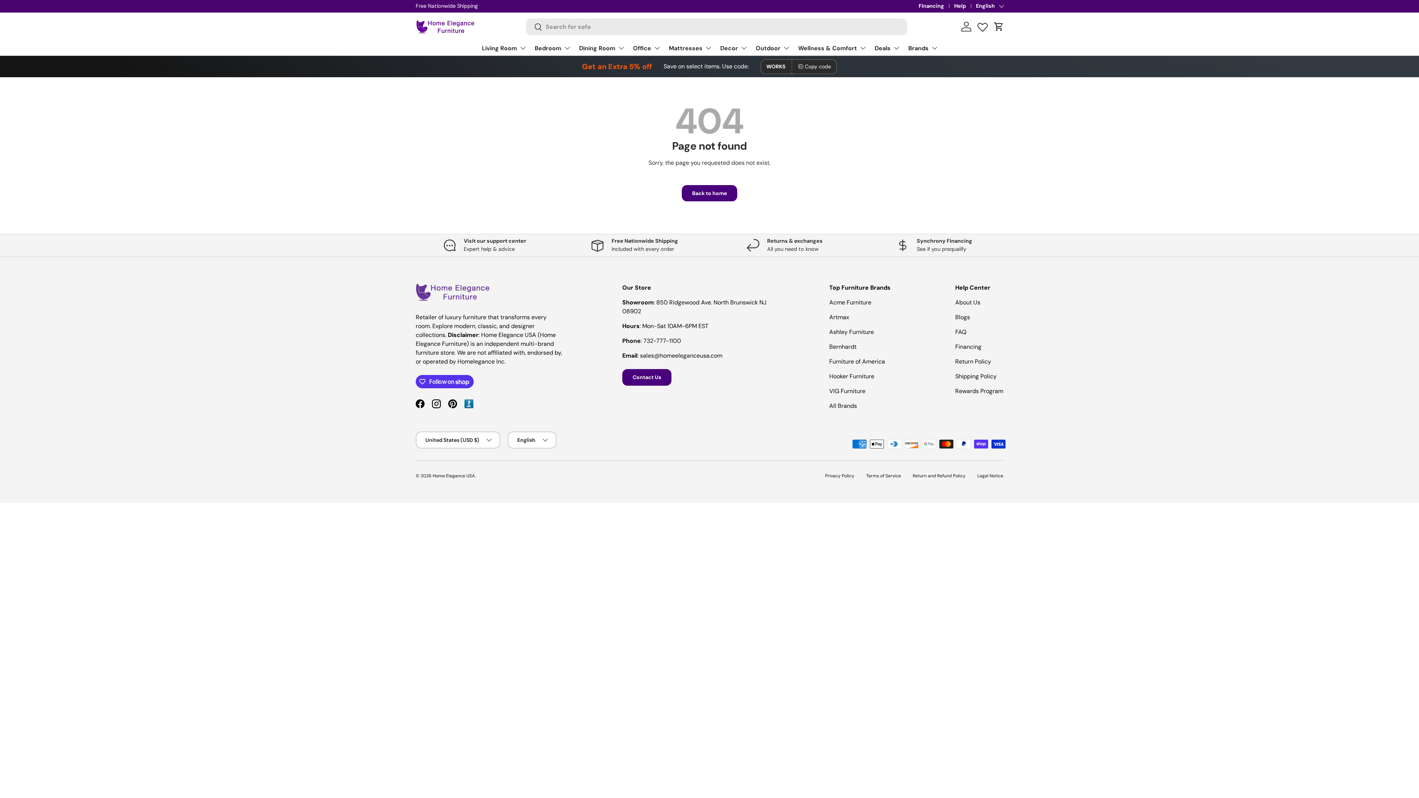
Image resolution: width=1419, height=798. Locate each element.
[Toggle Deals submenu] (896, 48)
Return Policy (973, 361)
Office (642, 48)
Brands (918, 48)
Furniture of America (857, 361)
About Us (967, 302)
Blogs (962, 317)
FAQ (960, 332)
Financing (931, 6)
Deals (883, 48)
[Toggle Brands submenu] (934, 48)
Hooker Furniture (851, 376)
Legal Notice (990, 476)
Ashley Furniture (851, 332)
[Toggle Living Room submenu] (522, 48)
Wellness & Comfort (827, 48)
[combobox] (717, 26)
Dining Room (597, 48)
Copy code (818, 66)
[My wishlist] (982, 25)
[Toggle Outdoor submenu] (786, 48)
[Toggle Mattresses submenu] (708, 48)
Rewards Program (979, 391)
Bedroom (548, 48)
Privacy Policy (839, 476)
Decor (729, 48)
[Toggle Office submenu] (657, 48)
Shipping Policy (976, 376)
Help (960, 6)
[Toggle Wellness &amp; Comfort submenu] (862, 48)
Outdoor (768, 48)
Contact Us (647, 377)
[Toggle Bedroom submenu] (567, 48)
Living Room (499, 48)
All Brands (843, 406)
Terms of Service (883, 476)
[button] (999, 26)
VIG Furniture (847, 391)
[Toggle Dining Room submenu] (621, 48)
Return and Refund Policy (939, 476)
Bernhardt (843, 347)
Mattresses (685, 48)
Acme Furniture (850, 302)
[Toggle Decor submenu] (743, 48)
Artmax (839, 317)
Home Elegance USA (454, 476)
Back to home (709, 193)
